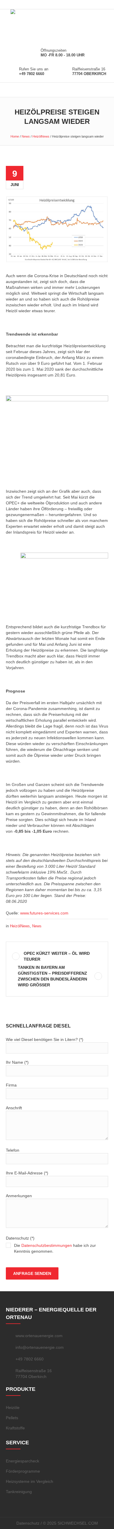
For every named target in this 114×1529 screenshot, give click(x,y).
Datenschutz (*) (51, 1245)
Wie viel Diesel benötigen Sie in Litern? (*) (44, 1039)
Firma (11, 1085)
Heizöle (13, 1407)
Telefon (12, 1150)
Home (15, 136)
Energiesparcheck (22, 1461)
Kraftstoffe (15, 1428)
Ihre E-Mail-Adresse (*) (27, 1173)
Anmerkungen (19, 1195)
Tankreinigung (19, 1491)
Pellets (12, 1417)
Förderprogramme (23, 1471)
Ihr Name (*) (17, 1062)
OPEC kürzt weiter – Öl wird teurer (57, 956)
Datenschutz (27, 1523)
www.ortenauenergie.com (39, 1335)
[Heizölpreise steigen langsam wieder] (57, 228)
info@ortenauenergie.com (39, 1347)
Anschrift (14, 1107)
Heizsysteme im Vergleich (29, 1481)
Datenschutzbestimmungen (46, 1245)
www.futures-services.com (44, 913)
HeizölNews (40, 136)
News (26, 136)
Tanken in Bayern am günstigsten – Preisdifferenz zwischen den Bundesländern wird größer (52, 976)
